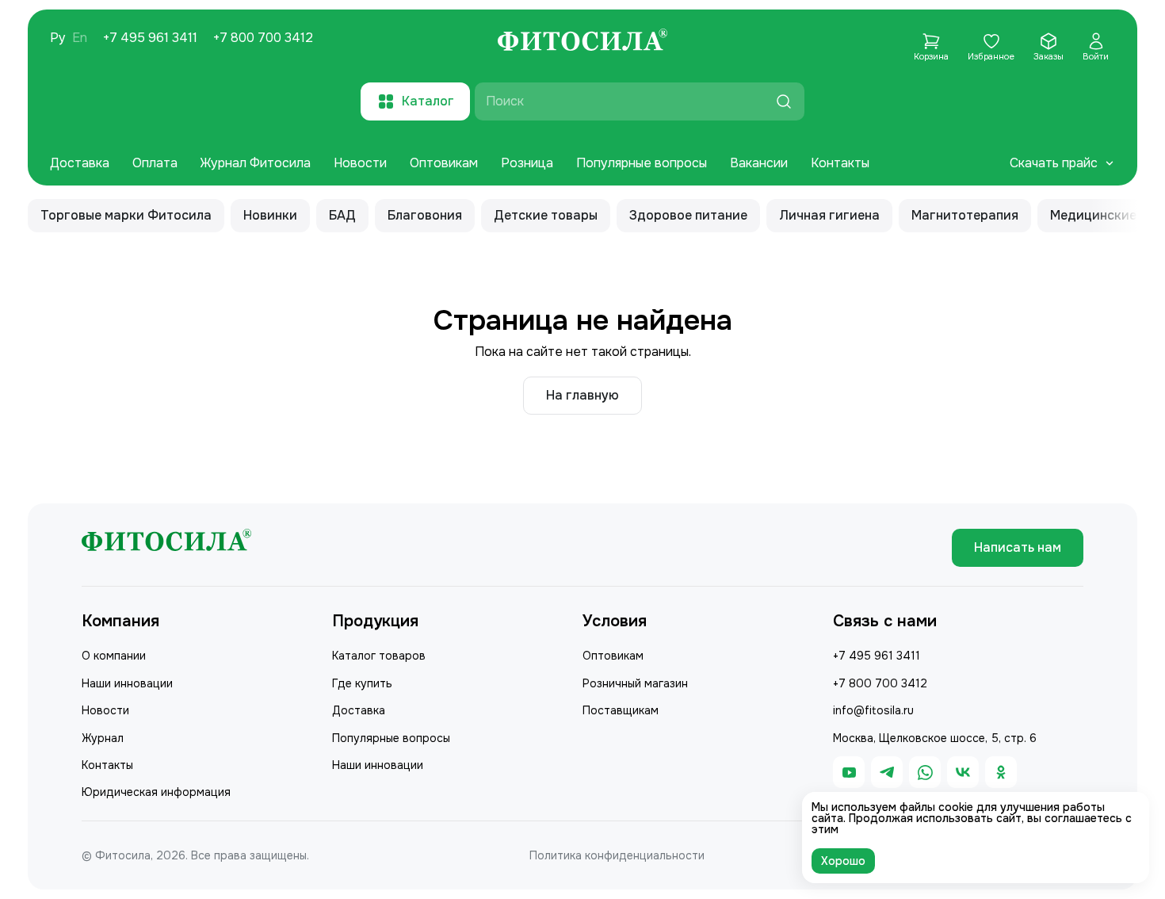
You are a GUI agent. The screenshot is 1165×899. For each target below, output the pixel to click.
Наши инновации (127, 683)
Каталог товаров (379, 655)
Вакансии (759, 163)
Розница (527, 163)
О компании (114, 655)
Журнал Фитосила (256, 163)
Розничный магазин (635, 683)
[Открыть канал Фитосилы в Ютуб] (849, 772)
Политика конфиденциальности (617, 855)
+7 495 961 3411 (150, 38)
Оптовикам (444, 163)
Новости (360, 163)
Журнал (103, 738)
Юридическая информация (156, 792)
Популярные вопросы (641, 163)
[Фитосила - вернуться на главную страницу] (582, 42)
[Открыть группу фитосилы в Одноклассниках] (1001, 772)
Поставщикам (620, 710)
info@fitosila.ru (873, 710)
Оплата (155, 163)
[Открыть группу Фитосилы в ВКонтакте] (963, 772)
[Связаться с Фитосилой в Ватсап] (925, 772)
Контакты (840, 163)
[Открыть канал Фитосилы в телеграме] (887, 772)
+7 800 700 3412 (263, 38)
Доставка (79, 163)
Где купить (362, 683)
